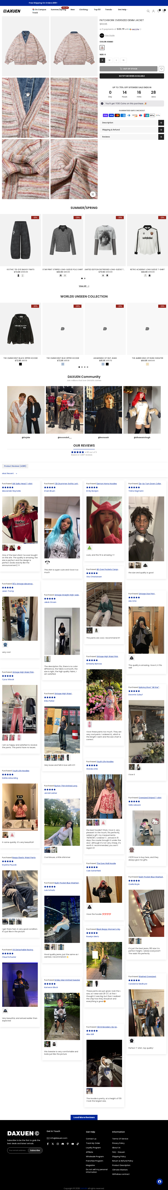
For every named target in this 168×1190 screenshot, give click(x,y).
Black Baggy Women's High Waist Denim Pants (103, 930)
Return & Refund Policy (122, 1161)
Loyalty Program (93, 1147)
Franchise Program (94, 1161)
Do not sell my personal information (96, 1170)
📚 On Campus (39, 9)
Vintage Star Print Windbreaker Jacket (141, 595)
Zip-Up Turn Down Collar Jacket (144, 485)
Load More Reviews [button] (84, 1117)
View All (82, 286)
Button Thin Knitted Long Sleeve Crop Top (60, 787)
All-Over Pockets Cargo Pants (102, 570)
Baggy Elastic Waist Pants (24, 857)
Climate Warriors (120, 1170)
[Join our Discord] (63, 1144)
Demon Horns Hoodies (107, 483)
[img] (84, 452)
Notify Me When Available (132, 76)
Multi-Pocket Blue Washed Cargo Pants (145, 878)
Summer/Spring (59, 9)
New (73, 9)
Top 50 (97, 9)
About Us (116, 1147)
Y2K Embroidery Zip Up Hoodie (101, 1028)
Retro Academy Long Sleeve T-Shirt (147, 269)
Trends (108, 9)
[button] (132, 29)
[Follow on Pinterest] (68, 1144)
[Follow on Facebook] (48, 1144)
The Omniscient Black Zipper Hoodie (20, 358)
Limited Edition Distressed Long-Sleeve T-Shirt (107, 269)
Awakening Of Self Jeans (105, 358)
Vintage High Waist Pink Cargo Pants (102, 657)
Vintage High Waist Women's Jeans (58, 695)
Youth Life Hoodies (105, 761)
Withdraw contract (121, 1174)
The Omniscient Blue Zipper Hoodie (62, 358)
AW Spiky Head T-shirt (22, 483)
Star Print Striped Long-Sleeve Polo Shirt (63, 269)
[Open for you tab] (159, 1181)
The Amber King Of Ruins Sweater (147, 358)
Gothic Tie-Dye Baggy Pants (20, 269)
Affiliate (89, 1152)
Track (35, 12)
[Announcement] (84, 3)
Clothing (83, 9)
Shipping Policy (119, 1156)
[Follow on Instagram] (58, 1144)
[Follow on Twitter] (53, 1144)
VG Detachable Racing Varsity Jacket (17, 951)
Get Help (122, 9)
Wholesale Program (95, 1156)
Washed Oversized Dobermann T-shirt (142, 977)
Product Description (121, 1165)
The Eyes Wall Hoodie (106, 863)
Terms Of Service (120, 1139)
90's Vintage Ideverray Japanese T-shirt (17, 585)
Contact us (91, 1139)
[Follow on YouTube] (73, 1144)
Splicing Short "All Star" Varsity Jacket (143, 688)
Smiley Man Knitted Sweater (67, 980)
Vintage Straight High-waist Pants (62, 596)
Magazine (90, 1165)
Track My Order (93, 1143)
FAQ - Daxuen (118, 1152)
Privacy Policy (118, 1143)
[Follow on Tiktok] (78, 1144)
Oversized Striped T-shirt (150, 797)
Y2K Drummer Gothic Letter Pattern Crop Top (62, 485)
